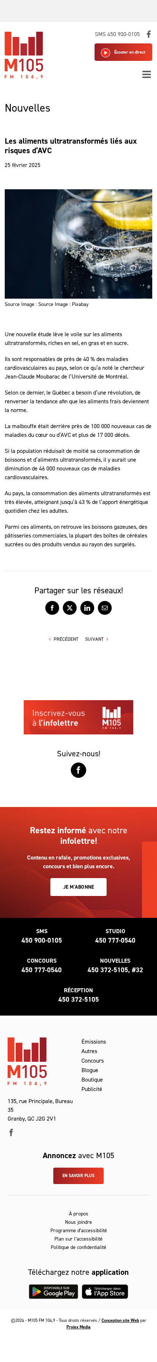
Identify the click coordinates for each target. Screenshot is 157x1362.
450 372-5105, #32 (115, 970)
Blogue (89, 1070)
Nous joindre (78, 1222)
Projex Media (78, 1327)
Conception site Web (120, 1320)
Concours (92, 1060)
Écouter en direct (129, 52)
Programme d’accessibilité (78, 1230)
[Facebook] (78, 770)
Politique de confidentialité (78, 1247)
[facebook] (11, 1132)
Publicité (91, 1089)
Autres (89, 1051)
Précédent (66, 639)
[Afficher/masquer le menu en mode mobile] (147, 74)
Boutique (92, 1079)
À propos (78, 1213)
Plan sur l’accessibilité (78, 1238)
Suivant (94, 639)
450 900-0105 (42, 940)
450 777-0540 (115, 940)
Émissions (93, 1041)
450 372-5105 (78, 999)
